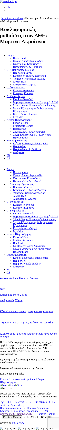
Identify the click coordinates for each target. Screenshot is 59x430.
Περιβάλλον (19, 146)
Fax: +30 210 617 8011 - (42, 402)
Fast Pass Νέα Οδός (23, 99)
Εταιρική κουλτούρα (23, 90)
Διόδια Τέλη (19, 81)
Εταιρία (10, 55)
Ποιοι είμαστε (20, 58)
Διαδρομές (18, 152)
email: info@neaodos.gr (12, 405)
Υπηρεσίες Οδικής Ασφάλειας (29, 78)
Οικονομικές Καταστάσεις (26, 64)
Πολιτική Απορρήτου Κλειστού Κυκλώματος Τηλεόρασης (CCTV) (24, 409)
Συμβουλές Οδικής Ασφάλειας (29, 131)
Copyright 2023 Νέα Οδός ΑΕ (16, 413)
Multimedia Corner (23, 125)
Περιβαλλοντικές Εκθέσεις (27, 149)
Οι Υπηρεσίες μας (16, 96)
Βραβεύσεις (19, 128)
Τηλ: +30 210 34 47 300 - (14, 402)
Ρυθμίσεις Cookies (12, 417)
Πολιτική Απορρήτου (11, 408)
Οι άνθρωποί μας (15, 87)
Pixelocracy (18, 422)
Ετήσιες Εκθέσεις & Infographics (30, 143)
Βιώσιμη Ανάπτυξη (17, 140)
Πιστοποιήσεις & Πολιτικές (27, 66)
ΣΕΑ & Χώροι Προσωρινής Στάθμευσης (34, 105)
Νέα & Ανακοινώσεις (12, 18)
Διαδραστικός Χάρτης (24, 84)
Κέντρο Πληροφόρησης (19, 120)
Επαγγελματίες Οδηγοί (25, 114)
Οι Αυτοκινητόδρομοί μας (20, 69)
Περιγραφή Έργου (22, 72)
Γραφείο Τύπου (21, 122)
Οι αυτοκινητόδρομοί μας (22, 379)
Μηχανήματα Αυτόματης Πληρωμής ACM (35, 102)
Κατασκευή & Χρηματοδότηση (29, 75)
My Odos (18, 117)
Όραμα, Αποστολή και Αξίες (28, 61)
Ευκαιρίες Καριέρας (23, 93)
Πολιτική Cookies (46, 413)
